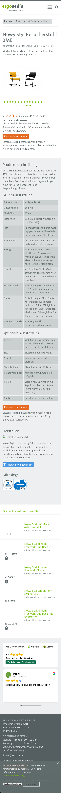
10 (30, 102)
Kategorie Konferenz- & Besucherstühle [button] (25, 21)
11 (32, 102)
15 (15, 105)
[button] (34, 647)
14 (41, 102)
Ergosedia (12, 7)
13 (38, 102)
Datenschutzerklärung (14, 776)
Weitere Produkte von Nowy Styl (21, 511)
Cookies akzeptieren (12, 784)
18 (24, 105)
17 (21, 105)
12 (35, 102)
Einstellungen (31, 784)
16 (18, 105)
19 (27, 105)
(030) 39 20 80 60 (15, 755)
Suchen (57, 7)
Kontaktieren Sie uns (15, 136)
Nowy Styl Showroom (20, 465)
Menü (49, 7)
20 (30, 105)
